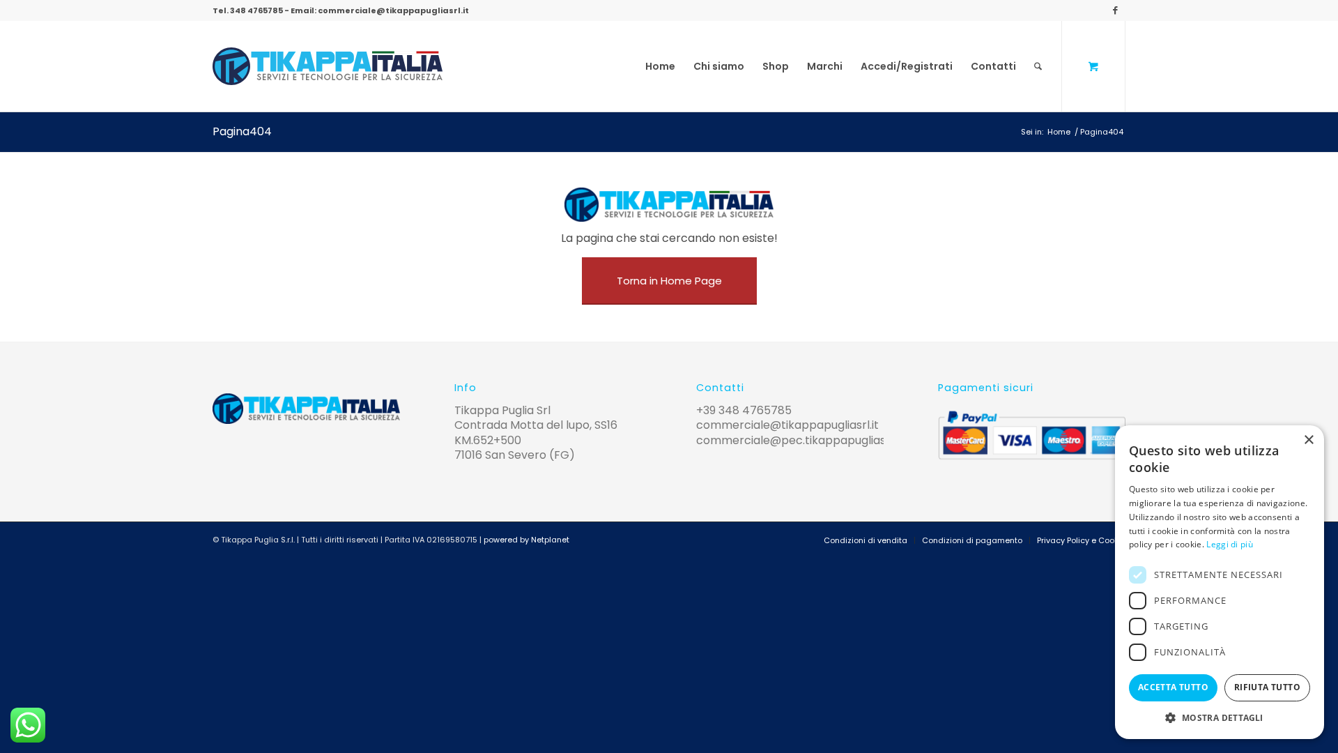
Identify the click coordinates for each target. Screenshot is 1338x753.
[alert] (1219, 582)
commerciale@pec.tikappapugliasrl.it (799, 440)
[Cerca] (1038, 66)
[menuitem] (660, 66)
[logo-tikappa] (328, 66)
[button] (1219, 717)
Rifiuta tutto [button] (1267, 687)
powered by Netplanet (526, 539)
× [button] (1308, 440)
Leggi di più (1229, 544)
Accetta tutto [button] (1173, 687)
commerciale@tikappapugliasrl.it (393, 10)
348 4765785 (256, 10)
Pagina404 (242, 131)
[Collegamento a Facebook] (1115, 10)
